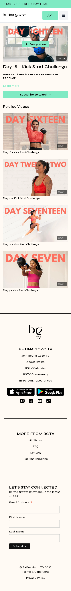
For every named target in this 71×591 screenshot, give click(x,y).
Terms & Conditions (35, 571)
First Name (17, 517)
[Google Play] (50, 392)
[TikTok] (48, 401)
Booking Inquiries (35, 459)
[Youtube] (40, 401)
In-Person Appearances (35, 380)
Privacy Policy (35, 578)
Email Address (21, 502)
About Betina (35, 362)
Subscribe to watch (34, 94)
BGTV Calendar (35, 368)
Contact (35, 452)
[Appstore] (21, 392)
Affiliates (35, 440)
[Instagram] (22, 401)
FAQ (35, 446)
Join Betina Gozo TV (35, 355)
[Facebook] (31, 401)
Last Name (16, 531)
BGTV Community (35, 374)
